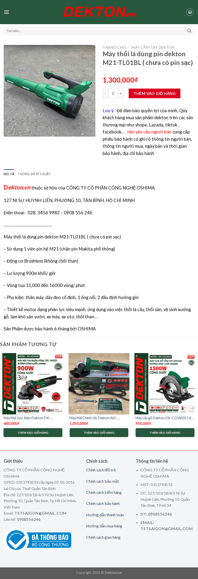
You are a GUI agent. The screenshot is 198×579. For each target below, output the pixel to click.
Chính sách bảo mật (102, 481)
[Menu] (6, 12)
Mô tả (9, 174)
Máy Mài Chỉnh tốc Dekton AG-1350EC (93, 418)
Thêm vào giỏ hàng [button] (33, 432)
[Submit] (189, 31)
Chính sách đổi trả (101, 469)
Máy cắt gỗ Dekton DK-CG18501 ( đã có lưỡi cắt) (164, 418)
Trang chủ (114, 47)
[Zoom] (10, 130)
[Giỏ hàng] (190, 12)
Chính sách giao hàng (103, 537)
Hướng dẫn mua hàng (104, 525)
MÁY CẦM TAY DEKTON (153, 47)
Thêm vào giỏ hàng (155, 93)
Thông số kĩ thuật (34, 174)
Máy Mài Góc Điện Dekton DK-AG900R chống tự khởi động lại (27, 418)
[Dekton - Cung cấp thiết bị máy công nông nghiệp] (99, 12)
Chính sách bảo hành (103, 503)
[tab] (9, 174)
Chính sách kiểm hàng (104, 492)
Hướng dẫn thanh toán (105, 514)
